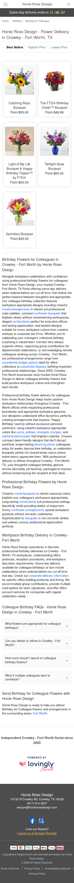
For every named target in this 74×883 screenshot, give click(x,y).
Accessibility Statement (58, 868)
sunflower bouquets (47, 313)
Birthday (17, 21)
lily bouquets (29, 518)
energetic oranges (49, 432)
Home (5, 21)
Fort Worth (40, 713)
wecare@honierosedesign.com (37, 807)
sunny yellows (26, 432)
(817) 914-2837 (37, 803)
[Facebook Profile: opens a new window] (32, 821)
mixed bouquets (25, 493)
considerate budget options (20, 362)
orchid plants (21, 321)
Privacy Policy (32, 868)
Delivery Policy (37, 873)
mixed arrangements (16, 309)
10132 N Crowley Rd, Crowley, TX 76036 (37, 799)
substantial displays (33, 366)
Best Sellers (15, 47)
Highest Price (37, 47)
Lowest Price (59, 47)
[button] (65, 874)
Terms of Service (10, 868)
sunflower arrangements (28, 510)
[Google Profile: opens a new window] (41, 821)
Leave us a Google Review (37, 833)
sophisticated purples (16, 436)
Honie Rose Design (37, 4)
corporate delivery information (49, 575)
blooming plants (44, 444)
